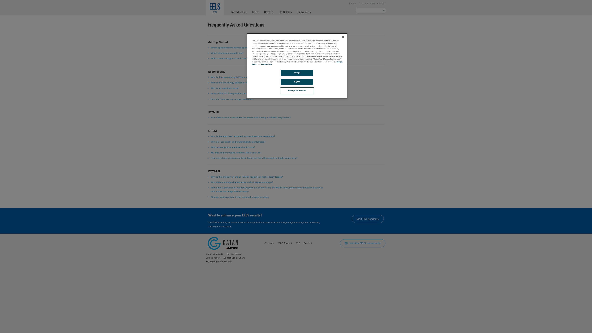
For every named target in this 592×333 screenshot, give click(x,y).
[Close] (342, 37)
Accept (297, 73)
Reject (297, 82)
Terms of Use (266, 64)
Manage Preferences (297, 90)
